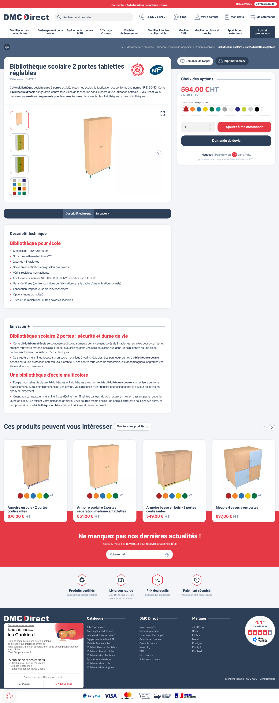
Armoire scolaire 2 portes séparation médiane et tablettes (101, 509)
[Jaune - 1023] (39, 496)
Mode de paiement (149, 631)
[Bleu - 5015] (33, 496)
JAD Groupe (198, 627)
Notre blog (145, 647)
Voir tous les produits (130, 426)
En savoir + (103, 213)
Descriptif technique (78, 213)
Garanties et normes (150, 639)
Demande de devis (226, 140)
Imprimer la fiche (235, 61)
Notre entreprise (148, 627)
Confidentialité (267, 678)
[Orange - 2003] (26, 496)
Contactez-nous (148, 643)
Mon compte (146, 655)
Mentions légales (234, 678)
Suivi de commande (150, 659)
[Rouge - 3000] (20, 496)
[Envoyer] (168, 554)
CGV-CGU (251, 678)
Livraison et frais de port (152, 634)
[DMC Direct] (26, 17)
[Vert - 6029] (46, 496)
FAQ (142, 651)
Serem (195, 631)
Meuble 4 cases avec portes (237, 507)
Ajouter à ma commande (244, 126)
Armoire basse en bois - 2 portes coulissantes (171, 509)
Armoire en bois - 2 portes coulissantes (27, 509)
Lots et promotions (262, 32)
